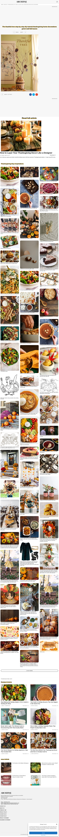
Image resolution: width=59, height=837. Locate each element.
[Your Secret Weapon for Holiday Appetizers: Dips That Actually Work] (15, 740)
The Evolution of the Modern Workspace (20, 763)
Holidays (5, 4)
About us (2, 808)
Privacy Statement (4, 817)
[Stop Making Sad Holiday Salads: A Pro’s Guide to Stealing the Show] (15, 692)
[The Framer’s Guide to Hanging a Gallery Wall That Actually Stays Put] (35, 780)
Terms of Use (3, 810)
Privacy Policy (43, 835)
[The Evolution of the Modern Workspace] (6, 767)
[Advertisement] (29, 15)
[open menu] (57, 2)
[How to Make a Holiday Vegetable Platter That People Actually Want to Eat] (44, 716)
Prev (17, 32)
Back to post (8, 94)
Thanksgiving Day (11, 4)
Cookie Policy (3, 815)
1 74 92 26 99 (4, 798)
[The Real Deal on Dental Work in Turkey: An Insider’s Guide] (6, 780)
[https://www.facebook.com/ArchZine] (26, 830)
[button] (56, 824)
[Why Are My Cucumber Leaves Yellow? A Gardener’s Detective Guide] (35, 767)
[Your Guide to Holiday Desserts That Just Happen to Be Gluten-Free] (44, 692)
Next (22, 32)
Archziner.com (22, 2)
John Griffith (5, 155)
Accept (43, 832)
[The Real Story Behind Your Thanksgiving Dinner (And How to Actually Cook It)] (44, 740)
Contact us (2, 806)
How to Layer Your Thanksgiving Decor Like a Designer (26, 4)
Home (2, 4)
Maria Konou (34, 705)
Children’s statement (5, 819)
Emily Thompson (6, 705)
